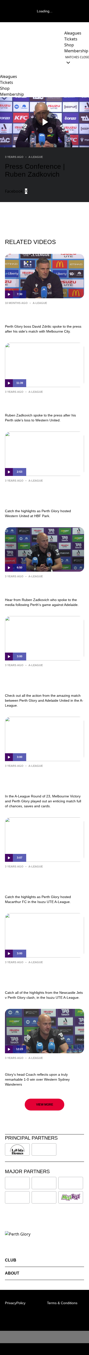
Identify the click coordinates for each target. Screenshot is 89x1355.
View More (44, 1104)
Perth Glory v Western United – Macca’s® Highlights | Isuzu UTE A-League (42, 494)
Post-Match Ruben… (28, 1065)
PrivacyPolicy (15, 1303)
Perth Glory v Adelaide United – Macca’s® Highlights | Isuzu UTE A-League (42, 679)
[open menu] (3, 59)
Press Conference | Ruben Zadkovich (35, 402)
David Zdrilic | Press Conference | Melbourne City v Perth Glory (43, 313)
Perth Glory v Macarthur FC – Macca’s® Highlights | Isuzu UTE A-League (42, 880)
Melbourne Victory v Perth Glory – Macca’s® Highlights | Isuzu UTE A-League (44, 780)
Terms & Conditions (62, 1303)
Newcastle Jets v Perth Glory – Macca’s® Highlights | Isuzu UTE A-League (42, 976)
